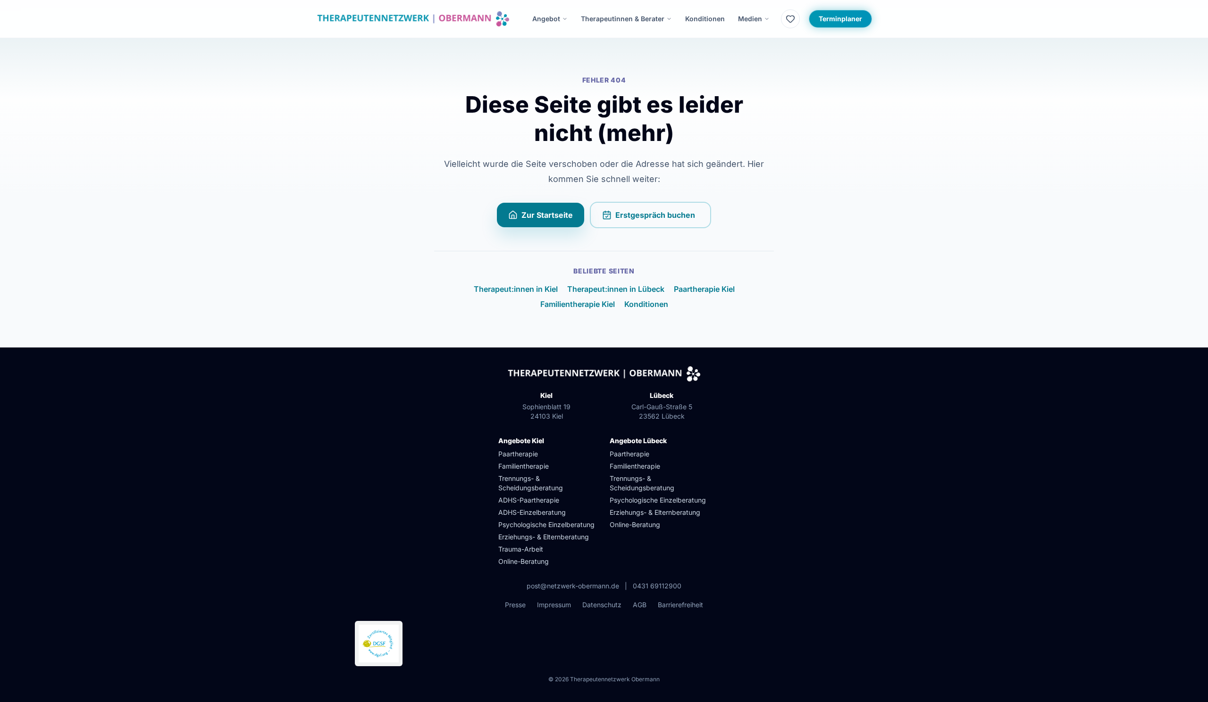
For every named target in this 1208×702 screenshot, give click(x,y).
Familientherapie (523, 466)
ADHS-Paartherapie (528, 500)
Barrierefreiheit (680, 605)
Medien (750, 19)
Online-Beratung (523, 561)
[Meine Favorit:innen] (790, 18)
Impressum (554, 605)
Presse (515, 605)
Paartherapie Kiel (704, 289)
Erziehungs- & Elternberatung (543, 537)
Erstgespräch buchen (663, 217)
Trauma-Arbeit (520, 549)
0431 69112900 (657, 586)
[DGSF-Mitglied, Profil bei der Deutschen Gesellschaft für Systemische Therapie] (379, 643)
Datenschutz (601, 605)
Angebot (546, 19)
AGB (639, 605)
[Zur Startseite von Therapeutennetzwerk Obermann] (413, 18)
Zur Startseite (547, 215)
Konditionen (705, 19)
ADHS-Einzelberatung (532, 512)
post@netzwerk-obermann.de (573, 586)
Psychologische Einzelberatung (546, 524)
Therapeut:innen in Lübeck (615, 289)
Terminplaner (840, 19)
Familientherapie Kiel (577, 304)
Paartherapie (518, 454)
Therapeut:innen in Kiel (516, 289)
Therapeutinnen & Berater (622, 19)
